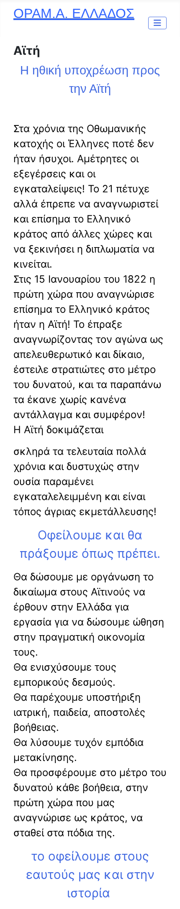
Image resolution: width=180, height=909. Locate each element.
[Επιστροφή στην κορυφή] (165, 893)
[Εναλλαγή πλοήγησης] (157, 23)
